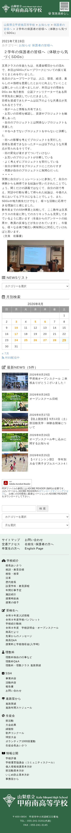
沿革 (8, 577)
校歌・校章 (12, 573)
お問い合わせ (34, 539)
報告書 (10, 686)
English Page (34, 548)
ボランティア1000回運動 (21, 741)
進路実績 (11, 703)
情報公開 (11, 753)
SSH (8, 673)
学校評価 (11, 758)
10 (16, 327)
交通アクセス (11, 544)
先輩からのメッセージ (19, 636)
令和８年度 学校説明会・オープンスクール (32, 627)
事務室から (12, 778)
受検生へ (11, 610)
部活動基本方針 (15, 770)
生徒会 (10, 715)
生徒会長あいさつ (16, 745)
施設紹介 (11, 594)
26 (35, 340)
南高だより (12, 632)
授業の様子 (12, 602)
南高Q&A (11, 640)
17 (16, 334)
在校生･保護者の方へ (39, 544)
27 (45, 340)
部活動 (10, 720)
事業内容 (11, 678)
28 (54, 340)
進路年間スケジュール (19, 707)
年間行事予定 (14, 590)
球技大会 (11, 737)
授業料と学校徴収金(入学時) (22, 644)
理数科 (10, 652)
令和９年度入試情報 (18, 615)
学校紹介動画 (14, 623)
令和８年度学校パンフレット (23, 619)
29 (64, 340)
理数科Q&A (13, 661)
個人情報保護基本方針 (19, 766)
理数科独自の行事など (19, 657)
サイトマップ (11, 539)
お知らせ (25, 45)
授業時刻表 (12, 598)
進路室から (13, 698)
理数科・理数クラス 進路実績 (23, 665)
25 (26, 340)
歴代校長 (11, 582)
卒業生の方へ (11, 548)
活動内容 (11, 682)
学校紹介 (12, 560)
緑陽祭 (10, 729)
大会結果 (11, 724)
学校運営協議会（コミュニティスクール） (31, 762)
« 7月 (5, 353)
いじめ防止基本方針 (18, 774)
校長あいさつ (14, 565)
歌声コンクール (15, 733)
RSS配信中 (12, 357)
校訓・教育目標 (15, 569)
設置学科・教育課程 (18, 586)
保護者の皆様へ (42, 45)
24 (16, 340)
